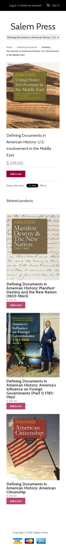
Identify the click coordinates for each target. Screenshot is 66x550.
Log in (12, 5)
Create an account (31, 5)
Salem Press (33, 26)
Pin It (43, 185)
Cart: (56, 5)
